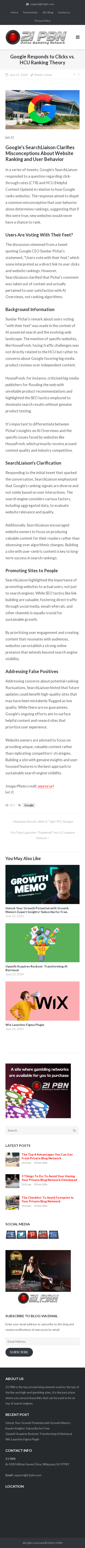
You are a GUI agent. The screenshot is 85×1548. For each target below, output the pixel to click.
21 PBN (58, 1543)
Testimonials (30, 12)
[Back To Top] (74, 1537)
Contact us (64, 12)
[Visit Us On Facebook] (10, 1239)
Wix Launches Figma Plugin (22, 1439)
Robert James (43, 75)
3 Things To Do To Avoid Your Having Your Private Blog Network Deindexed (49, 1178)
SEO (12, 805)
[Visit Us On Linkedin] (53, 1239)
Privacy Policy (43, 20)
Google (29, 805)
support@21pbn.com (42, 4)
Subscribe (19, 1352)
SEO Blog (47, 12)
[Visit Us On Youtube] (42, 1239)
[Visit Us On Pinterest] (32, 1239)
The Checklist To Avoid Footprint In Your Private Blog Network (47, 1199)
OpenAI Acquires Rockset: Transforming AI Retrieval (38, 1434)
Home (14, 12)
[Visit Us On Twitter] (21, 1239)
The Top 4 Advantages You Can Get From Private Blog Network (47, 1156)
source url (45, 786)
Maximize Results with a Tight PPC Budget (43, 821)
